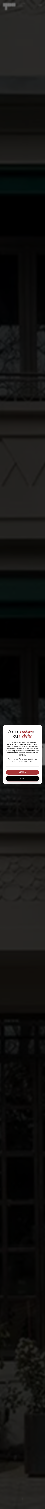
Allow (22, 778)
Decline (22, 772)
